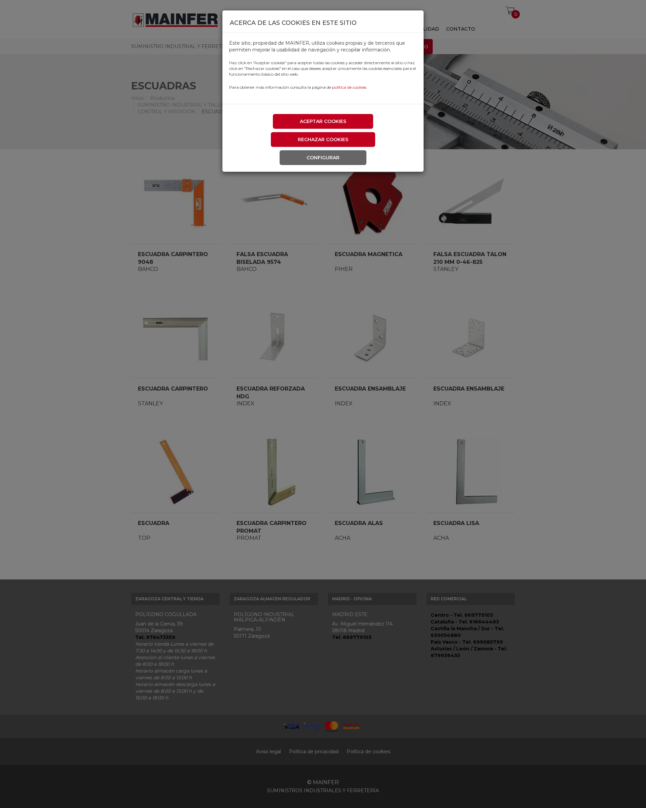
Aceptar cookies (323, 121)
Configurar (323, 158)
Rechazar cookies (323, 139)
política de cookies (349, 87)
